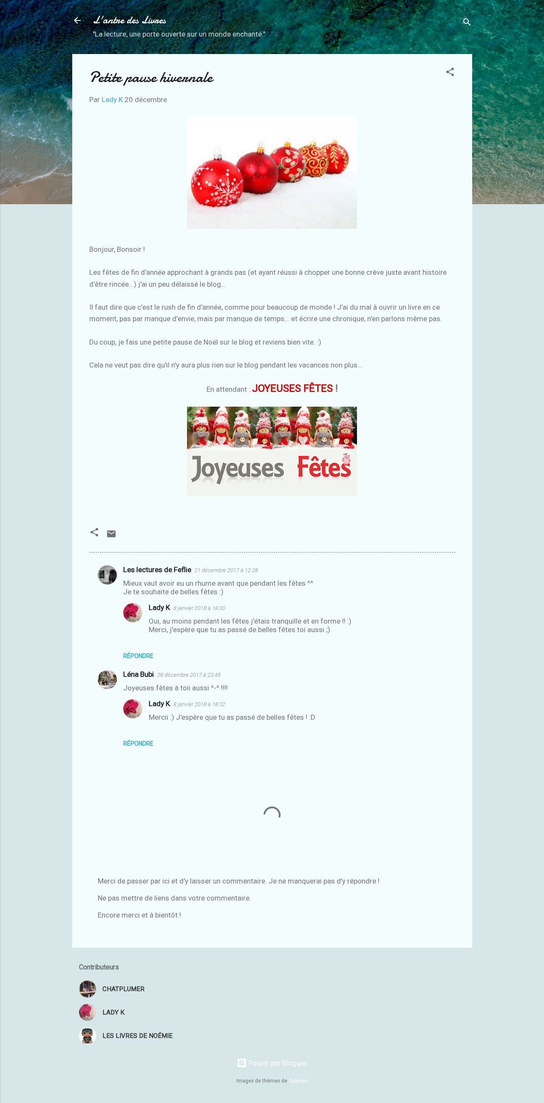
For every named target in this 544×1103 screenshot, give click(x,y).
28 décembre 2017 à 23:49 (189, 675)
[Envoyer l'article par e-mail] (111, 536)
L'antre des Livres (129, 20)
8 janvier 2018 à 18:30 (199, 608)
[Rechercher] (467, 23)
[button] (450, 73)
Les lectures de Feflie (157, 569)
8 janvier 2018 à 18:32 (199, 704)
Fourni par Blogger (277, 1063)
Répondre (138, 656)
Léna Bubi (138, 674)
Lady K (159, 607)
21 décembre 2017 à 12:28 (226, 570)
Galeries (298, 1081)
